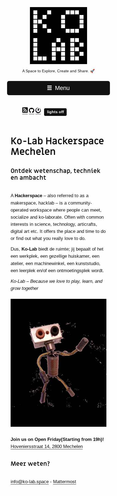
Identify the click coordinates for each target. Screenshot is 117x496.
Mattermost (64, 481)
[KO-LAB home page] (58, 63)
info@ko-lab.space (30, 481)
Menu (61, 88)
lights (53, 112)
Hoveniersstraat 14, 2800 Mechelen (47, 446)
